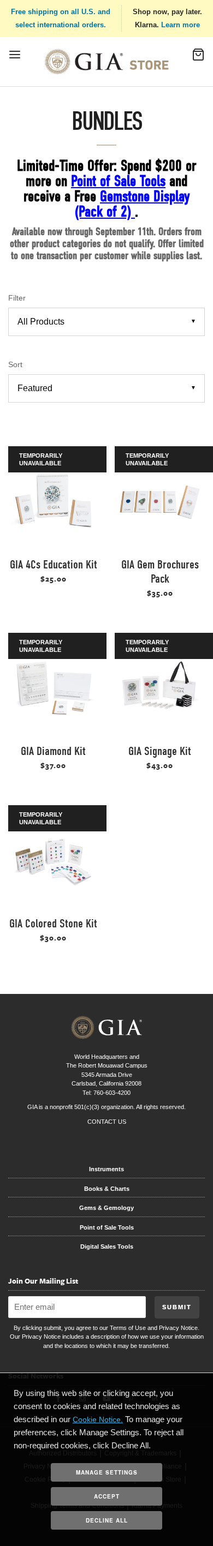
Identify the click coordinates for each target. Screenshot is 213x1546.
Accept (107, 1496)
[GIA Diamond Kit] (53, 689)
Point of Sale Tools (107, 1227)
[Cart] (198, 58)
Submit (177, 1307)
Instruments (106, 1169)
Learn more (180, 25)
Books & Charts (106, 1188)
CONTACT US (106, 1121)
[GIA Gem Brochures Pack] (160, 502)
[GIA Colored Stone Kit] (53, 861)
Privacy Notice (178, 1328)
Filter (17, 298)
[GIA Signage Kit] (160, 689)
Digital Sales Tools (106, 1246)
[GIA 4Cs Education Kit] (53, 502)
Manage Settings (107, 1472)
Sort (15, 365)
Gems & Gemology (106, 1208)
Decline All (107, 1520)
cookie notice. (98, 1419)
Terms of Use (128, 1328)
